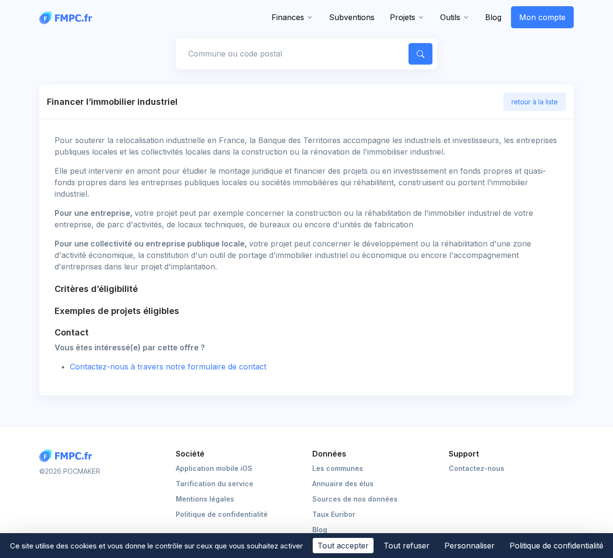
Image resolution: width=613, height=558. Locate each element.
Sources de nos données (354, 499)
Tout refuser (407, 545)
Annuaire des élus (343, 484)
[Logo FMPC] (68, 455)
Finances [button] (288, 17)
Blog (493, 17)
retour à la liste (534, 102)
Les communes (337, 468)
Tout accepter (343, 545)
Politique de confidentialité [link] (556, 545)
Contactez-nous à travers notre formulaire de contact (168, 366)
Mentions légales (205, 499)
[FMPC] (68, 17)
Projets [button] (402, 17)
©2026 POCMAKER (69, 471)
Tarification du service (214, 484)
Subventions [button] (352, 17)
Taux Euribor (333, 514)
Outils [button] (450, 17)
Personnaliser (469, 545)
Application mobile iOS (214, 468)
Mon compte (542, 17)
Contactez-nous (476, 468)
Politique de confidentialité (222, 514)
